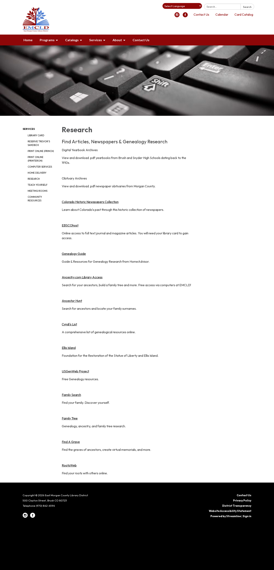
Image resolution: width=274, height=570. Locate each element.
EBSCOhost (70, 225)
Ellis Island (69, 348)
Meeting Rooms (37, 190)
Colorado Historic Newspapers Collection (90, 202)
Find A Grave (71, 442)
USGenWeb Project (75, 371)
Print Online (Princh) (41, 151)
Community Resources (35, 198)
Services (29, 128)
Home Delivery (37, 172)
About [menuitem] (117, 40)
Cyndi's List (69, 324)
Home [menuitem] (27, 40)
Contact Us (201, 14)
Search (247, 6)
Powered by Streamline (225, 516)
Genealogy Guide (74, 254)
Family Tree (70, 418)
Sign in (247, 516)
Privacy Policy (242, 500)
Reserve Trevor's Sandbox (39, 143)
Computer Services (40, 166)
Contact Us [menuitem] (141, 40)
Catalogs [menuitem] (72, 40)
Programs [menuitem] (47, 40)
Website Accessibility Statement (230, 511)
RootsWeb (69, 465)
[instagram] (177, 16)
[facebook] (185, 16)
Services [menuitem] (95, 40)
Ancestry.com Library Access (82, 277)
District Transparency (236, 505)
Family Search (71, 395)
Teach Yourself (38, 184)
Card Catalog (243, 14)
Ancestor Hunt (72, 301)
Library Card (36, 135)
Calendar (221, 14)
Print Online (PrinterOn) (35, 159)
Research (34, 178)
